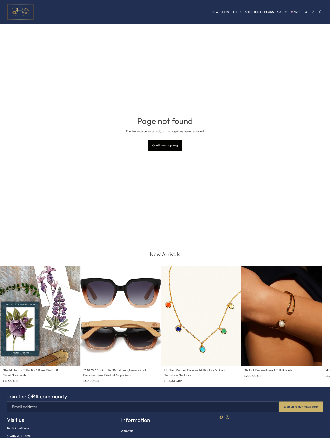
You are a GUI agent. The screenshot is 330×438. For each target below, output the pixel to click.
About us (127, 431)
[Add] (155, 361)
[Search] (306, 12)
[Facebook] (221, 417)
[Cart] (320, 12)
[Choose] (75, 361)
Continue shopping (165, 145)
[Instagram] (227, 417)
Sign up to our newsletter (301, 407)
